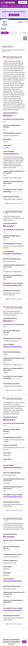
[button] (14, 15)
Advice (18, 6)
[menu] (2, 1)
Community (4, 6)
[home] (9, 3)
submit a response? (16, 203)
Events (25, 6)
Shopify (7, 58)
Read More (11, 644)
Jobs (12, 6)
